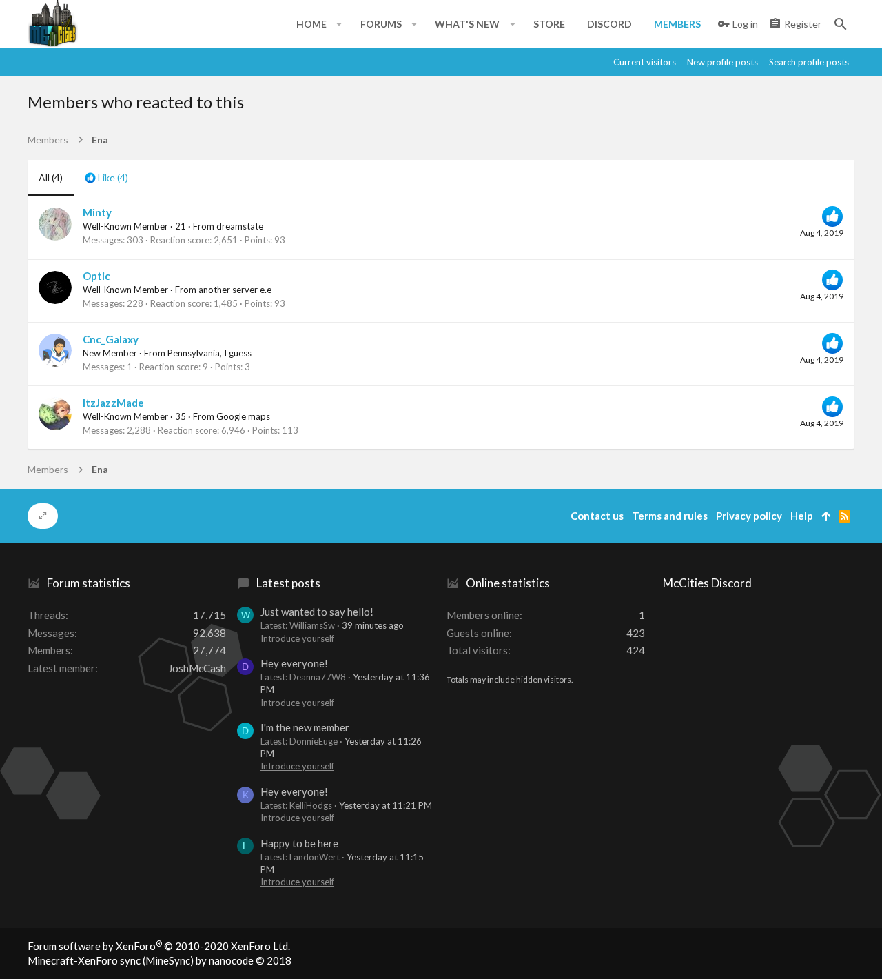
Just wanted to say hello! (316, 611)
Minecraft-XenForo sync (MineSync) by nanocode (159, 960)
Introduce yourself (297, 638)
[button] (339, 24)
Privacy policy (749, 515)
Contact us (597, 515)
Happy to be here (299, 843)
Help (801, 515)
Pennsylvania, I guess (209, 353)
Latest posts (288, 583)
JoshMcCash (197, 668)
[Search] (840, 24)
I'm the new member (304, 727)
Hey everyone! (294, 663)
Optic (96, 276)
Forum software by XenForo (159, 946)
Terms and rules (670, 515)
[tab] (106, 178)
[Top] (825, 516)
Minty (97, 212)
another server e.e (234, 289)
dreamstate (239, 226)
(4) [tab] (51, 177)
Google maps (243, 416)
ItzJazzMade (113, 402)
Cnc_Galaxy (111, 339)
